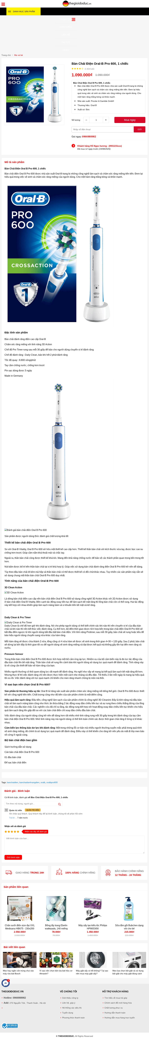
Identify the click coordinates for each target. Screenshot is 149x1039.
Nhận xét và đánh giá (15, 826)
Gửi (140, 129)
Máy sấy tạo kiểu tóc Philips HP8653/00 (92, 927)
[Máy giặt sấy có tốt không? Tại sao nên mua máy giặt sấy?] (93, 960)
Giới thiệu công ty (70, 998)
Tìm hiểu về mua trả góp (115, 998)
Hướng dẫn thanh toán (114, 1013)
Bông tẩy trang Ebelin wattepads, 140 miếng (56, 927)
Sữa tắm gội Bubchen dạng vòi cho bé (129, 927)
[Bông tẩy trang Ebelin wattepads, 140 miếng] (56, 908)
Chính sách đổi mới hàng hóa (118, 1003)
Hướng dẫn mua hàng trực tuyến (119, 1018)
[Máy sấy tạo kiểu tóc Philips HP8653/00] (92, 908)
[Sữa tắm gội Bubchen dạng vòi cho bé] (129, 908)
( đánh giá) (89, 69)
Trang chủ (65, 19)
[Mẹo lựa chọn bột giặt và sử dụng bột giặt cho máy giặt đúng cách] (129, 960)
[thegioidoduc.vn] (77, 6)
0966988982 (89, 136)
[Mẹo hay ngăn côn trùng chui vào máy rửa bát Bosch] (20, 960)
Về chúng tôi (68, 991)
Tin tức (65, 42)
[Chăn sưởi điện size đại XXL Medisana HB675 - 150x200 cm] (19, 908)
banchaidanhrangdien (29, 782)
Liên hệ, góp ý (68, 1003)
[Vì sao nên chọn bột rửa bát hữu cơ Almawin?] (56, 960)
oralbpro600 (52, 782)
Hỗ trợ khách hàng (115, 991)
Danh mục (24, 11)
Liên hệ (66, 34)
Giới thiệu (66, 27)
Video (65, 50)
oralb (43, 782)
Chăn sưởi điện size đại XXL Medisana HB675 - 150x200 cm (20, 928)
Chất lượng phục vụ (113, 1008)
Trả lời (12, 818)
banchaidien (12, 782)
